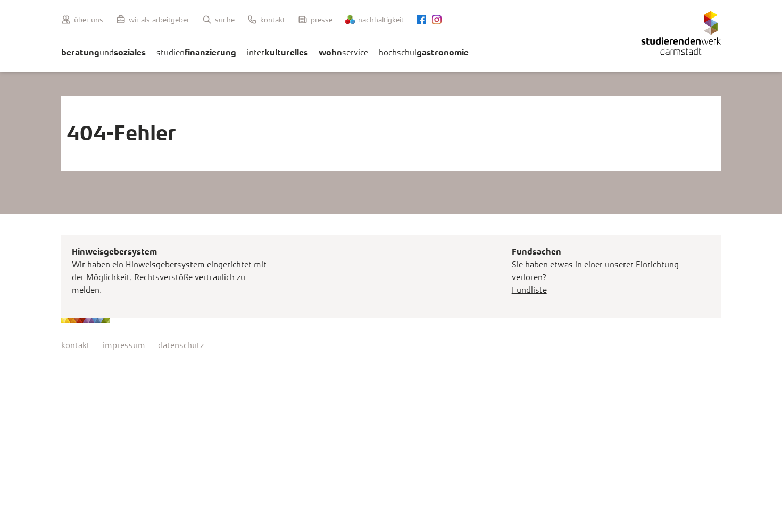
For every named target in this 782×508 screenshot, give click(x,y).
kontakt (75, 345)
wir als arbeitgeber (159, 19)
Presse (321, 19)
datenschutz (181, 345)
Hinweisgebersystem (165, 264)
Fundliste (529, 290)
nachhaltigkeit (381, 19)
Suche (225, 19)
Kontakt (272, 19)
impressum (124, 345)
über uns (88, 19)
